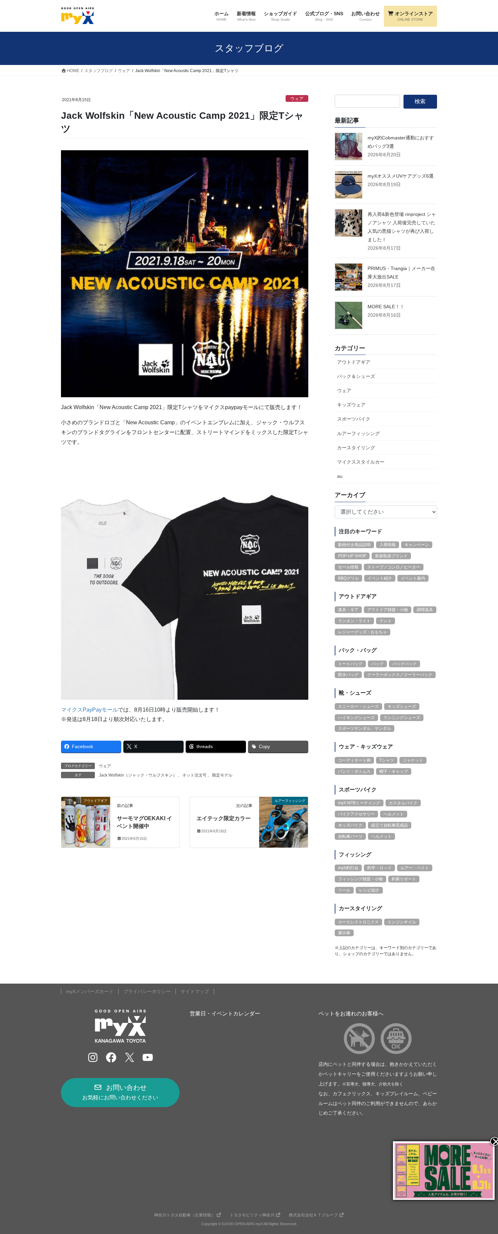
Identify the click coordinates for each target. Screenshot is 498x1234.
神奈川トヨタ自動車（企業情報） (184, 1215)
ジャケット (413, 760)
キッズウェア (351, 404)
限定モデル (222, 775)
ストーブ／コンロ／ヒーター (393, 567)
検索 (420, 101)
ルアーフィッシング (358, 433)
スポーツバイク (353, 419)
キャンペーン (416, 544)
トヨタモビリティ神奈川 (252, 1215)
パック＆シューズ (356, 376)
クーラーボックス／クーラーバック (399, 674)
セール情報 (348, 567)
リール (344, 890)
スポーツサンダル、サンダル (364, 728)
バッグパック (404, 663)
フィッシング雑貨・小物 (360, 879)
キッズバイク (350, 825)
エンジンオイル (402, 922)
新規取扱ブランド (391, 556)
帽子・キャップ (393, 771)
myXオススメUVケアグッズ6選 (401, 176)
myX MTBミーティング (359, 803)
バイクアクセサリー (356, 814)
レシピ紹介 (369, 890)
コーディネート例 (354, 760)
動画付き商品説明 (354, 544)
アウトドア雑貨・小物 (387, 609)
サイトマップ (195, 991)
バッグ (377, 663)
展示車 (344, 932)
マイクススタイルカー (361, 462)
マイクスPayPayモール (89, 710)
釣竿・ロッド (379, 868)
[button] (120, 1092)
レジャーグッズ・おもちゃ (362, 632)
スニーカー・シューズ (358, 706)
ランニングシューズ (401, 717)
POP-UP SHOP (352, 556)
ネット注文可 (194, 775)
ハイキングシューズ (356, 717)
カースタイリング (356, 447)
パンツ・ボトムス (354, 771)
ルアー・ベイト (414, 868)
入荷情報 (387, 544)
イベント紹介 (380, 578)
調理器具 (425, 609)
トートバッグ (350, 663)
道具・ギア (348, 609)
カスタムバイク (403, 803)
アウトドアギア (353, 362)
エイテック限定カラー (223, 818)
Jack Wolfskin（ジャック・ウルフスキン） (138, 775)
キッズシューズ (402, 706)
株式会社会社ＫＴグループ (313, 1215)
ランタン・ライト (354, 621)
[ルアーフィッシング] (283, 822)
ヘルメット (393, 814)
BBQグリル (348, 578)
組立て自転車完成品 (389, 825)
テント (385, 621)
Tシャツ (386, 760)
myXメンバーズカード (89, 991)
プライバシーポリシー (147, 991)
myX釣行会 (348, 868)
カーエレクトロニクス (358, 922)
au (340, 476)
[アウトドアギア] (85, 822)
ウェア (297, 98)
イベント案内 (413, 578)
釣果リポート (404, 879)
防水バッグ (348, 674)
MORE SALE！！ (386, 306)
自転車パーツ (350, 836)
